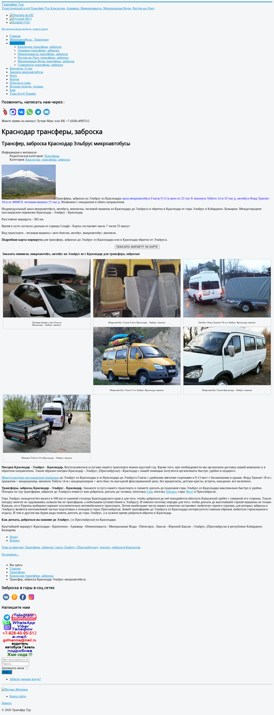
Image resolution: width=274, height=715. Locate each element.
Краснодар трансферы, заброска (39, 46)
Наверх (7, 703)
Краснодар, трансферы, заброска (47, 159)
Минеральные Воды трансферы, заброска (46, 61)
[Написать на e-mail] (46, 114)
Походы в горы (20, 83)
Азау (149, 491)
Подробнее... (10, 554)
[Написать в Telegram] (37, 114)
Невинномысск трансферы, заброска (43, 54)
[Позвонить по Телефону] (5, 114)
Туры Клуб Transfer (23, 93)
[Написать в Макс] (12, 114)
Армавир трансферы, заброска (38, 50)
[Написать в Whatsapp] (29, 114)
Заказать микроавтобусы (26, 72)
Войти (6, 672)
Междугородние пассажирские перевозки (30, 477)
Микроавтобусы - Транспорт (29, 39)
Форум (14, 79)
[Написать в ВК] (20, 114)
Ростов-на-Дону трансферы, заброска (43, 57)
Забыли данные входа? (25, 679)
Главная (15, 36)
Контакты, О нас (21, 68)
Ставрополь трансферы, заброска (40, 64)
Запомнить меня (13, 668)
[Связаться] (20, 655)
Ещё (12, 90)
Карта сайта (18, 696)
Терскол (171, 491)
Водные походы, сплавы (26, 86)
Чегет (189, 491)
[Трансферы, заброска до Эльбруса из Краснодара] (29, 182)
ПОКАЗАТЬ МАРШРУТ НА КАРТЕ (137, 246)
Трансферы (17, 43)
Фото (13, 75)
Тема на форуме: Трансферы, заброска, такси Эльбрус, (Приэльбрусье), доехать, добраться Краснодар (71, 547)
